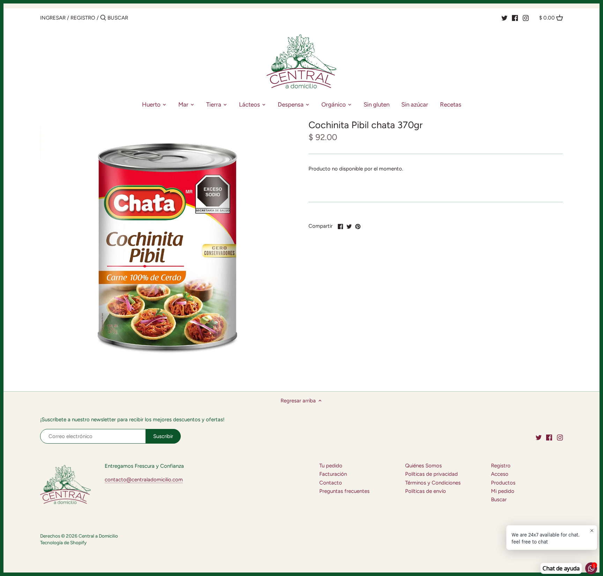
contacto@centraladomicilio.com (144, 479)
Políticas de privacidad (431, 474)
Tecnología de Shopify (63, 542)
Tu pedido (330, 465)
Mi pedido (502, 491)
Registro (82, 18)
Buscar (499, 499)
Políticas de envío (425, 491)
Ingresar (53, 18)
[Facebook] (515, 17)
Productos (503, 483)
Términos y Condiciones (433, 483)
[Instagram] (526, 17)
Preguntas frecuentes (344, 491)
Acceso (499, 474)
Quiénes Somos (423, 465)
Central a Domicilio (98, 536)
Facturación (333, 474)
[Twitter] (504, 17)
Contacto (330, 483)
